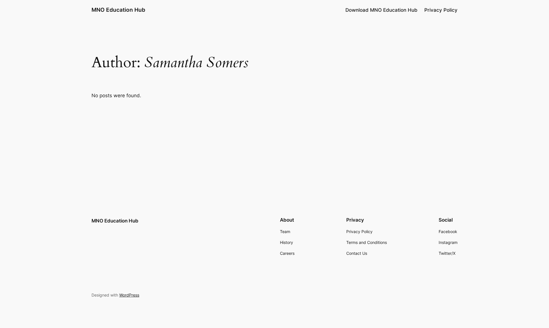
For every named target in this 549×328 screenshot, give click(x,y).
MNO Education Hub (118, 9)
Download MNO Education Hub (381, 10)
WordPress (129, 295)
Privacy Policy (441, 10)
